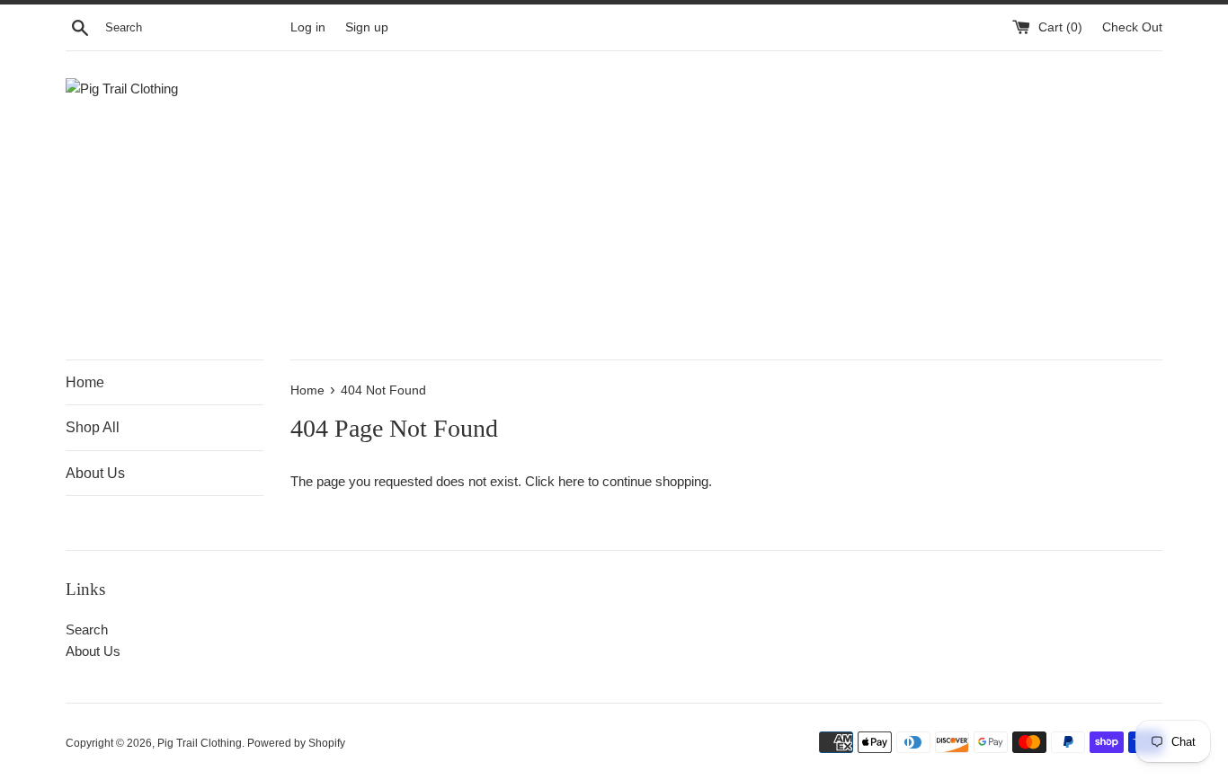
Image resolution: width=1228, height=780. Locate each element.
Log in (307, 27)
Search (87, 629)
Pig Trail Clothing (199, 743)
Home (85, 382)
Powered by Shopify (296, 743)
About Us (95, 473)
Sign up (366, 27)
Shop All (93, 427)
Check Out (1132, 27)
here (571, 481)
